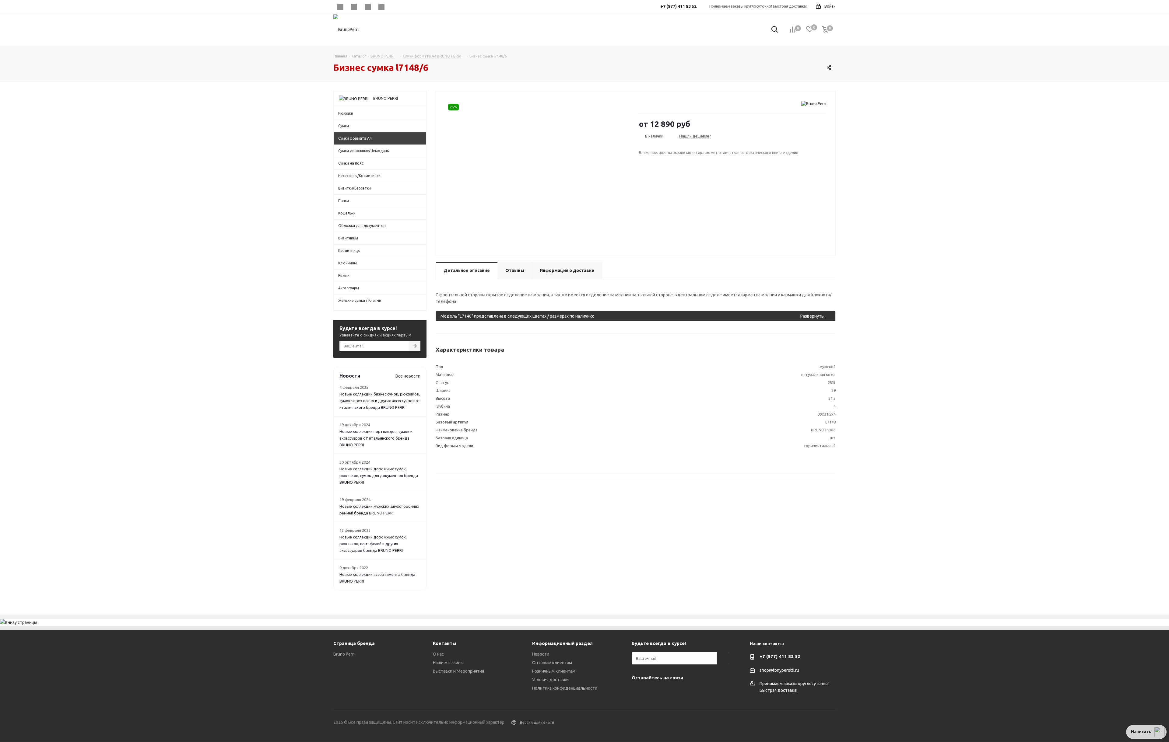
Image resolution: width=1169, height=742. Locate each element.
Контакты (444, 643)
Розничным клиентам (553, 671)
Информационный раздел (562, 643)
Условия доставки (550, 679)
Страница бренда (354, 643)
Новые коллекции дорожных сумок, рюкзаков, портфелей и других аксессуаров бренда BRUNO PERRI (373, 543)
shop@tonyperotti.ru (779, 670)
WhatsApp (381, 7)
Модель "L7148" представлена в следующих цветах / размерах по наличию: (632, 316)
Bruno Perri (344, 654)
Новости (540, 654)
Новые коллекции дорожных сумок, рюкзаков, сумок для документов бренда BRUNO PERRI (378, 475)
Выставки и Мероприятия (458, 671)
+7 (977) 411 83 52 (780, 656)
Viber (367, 7)
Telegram (354, 7)
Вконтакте (340, 7)
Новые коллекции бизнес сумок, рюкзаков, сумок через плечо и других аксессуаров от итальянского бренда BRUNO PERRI (379, 400)
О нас (438, 654)
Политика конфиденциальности (564, 688)
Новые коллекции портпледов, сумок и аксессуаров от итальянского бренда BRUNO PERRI (375, 438)
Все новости (407, 376)
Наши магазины (448, 662)
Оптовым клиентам (552, 662)
